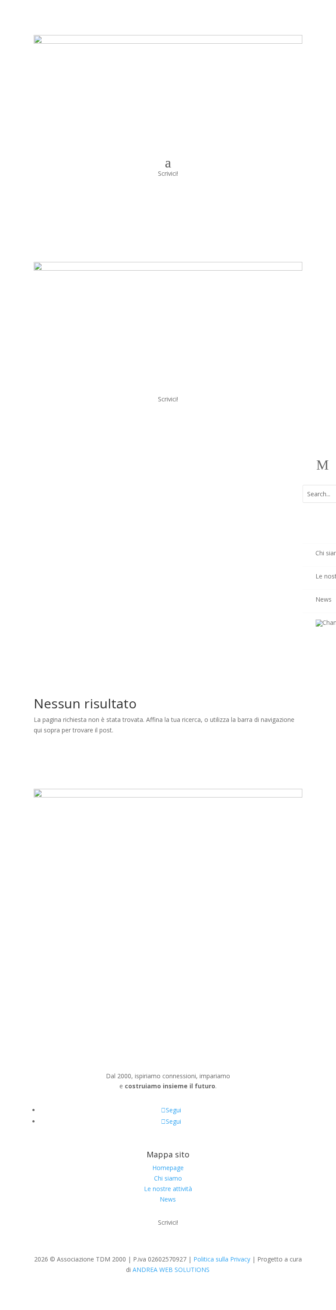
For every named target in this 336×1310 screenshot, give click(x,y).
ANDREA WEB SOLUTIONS (171, 1269)
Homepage (168, 1168)
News (168, 1199)
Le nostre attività (168, 1189)
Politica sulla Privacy (221, 1259)
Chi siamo (168, 1178)
